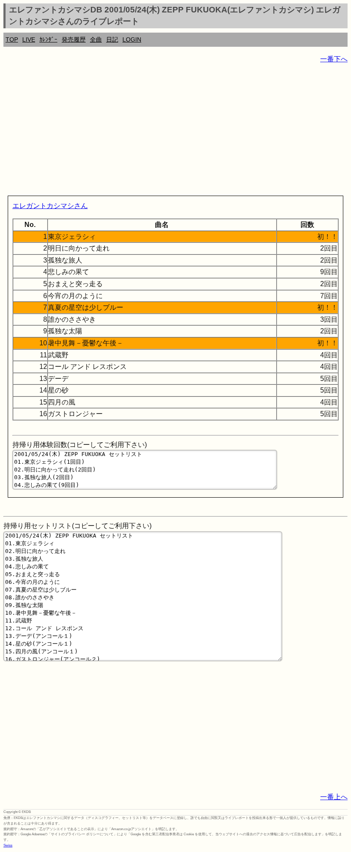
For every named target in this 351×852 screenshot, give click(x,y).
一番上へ (334, 797)
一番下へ (334, 59)
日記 (112, 39)
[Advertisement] (175, 131)
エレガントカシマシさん (50, 205)
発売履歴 (74, 39)
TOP (12, 39)
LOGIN (131, 39)
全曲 (96, 39)
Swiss (7, 845)
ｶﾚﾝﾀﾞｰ (48, 39)
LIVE (28, 39)
